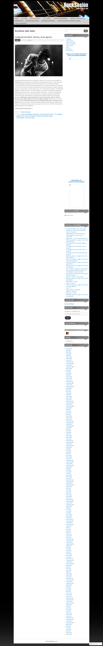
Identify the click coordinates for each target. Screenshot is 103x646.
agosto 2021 (69, 447)
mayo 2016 (68, 550)
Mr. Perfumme (38, 115)
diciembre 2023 (69, 401)
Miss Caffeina (31, 115)
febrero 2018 (69, 516)
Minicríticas (19, 21)
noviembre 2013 (70, 599)
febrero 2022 (69, 437)
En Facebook (70, 323)
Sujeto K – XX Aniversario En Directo (75, 276)
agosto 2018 (69, 506)
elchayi (29, 40)
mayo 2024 (68, 393)
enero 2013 (68, 616)
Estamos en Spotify (32, 21)
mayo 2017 (68, 531)
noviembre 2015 (70, 560)
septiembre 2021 (70, 445)
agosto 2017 (69, 526)
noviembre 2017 (70, 521)
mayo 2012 (68, 629)
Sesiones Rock (69, 50)
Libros (67, 47)
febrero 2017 (69, 535)
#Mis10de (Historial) (48, 21)
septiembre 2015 (70, 563)
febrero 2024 (69, 398)
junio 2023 (68, 411)
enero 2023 (68, 419)
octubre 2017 (69, 522)
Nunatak (50, 115)
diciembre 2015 (69, 558)
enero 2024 (68, 399)
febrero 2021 (69, 457)
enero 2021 (68, 458)
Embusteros (19, 115)
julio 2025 (68, 370)
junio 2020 (68, 470)
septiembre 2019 (70, 485)
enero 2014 (68, 596)
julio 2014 (68, 586)
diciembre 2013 (69, 598)
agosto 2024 (69, 388)
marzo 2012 (69, 632)
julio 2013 (68, 606)
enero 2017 (68, 537)
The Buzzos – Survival (71, 293)
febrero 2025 (69, 378)
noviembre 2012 (70, 619)
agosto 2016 (69, 545)
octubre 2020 (69, 463)
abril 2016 (68, 552)
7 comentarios (59, 114)
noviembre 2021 (70, 442)
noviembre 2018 (70, 501)
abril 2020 (68, 473)
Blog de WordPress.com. (51, 641)
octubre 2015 (69, 562)
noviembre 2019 (70, 481)
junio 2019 (68, 489)
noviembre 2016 (70, 540)
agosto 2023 (69, 407)
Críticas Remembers (60, 18)
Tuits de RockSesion (69, 303)
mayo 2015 (68, 570)
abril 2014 (68, 591)
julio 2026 (68, 350)
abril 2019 (68, 493)
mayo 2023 (68, 412)
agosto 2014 (69, 585)
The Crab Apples (20, 117)
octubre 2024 (69, 384)
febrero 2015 (69, 575)
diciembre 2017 (69, 519)
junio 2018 (68, 509)
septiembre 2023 (70, 406)
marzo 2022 (69, 435)
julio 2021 (68, 448)
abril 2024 (68, 394)
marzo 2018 (69, 514)
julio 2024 (68, 389)
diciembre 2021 (69, 440)
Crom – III (68, 288)
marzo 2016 (69, 553)
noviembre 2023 (70, 403)
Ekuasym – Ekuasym (71, 291)
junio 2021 (68, 450)
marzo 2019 (69, 494)
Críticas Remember (70, 42)
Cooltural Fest (36, 114)
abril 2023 (68, 414)
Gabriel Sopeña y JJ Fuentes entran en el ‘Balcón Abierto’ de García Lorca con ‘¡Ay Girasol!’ (76, 235)
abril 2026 (68, 355)
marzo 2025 (69, 376)
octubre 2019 (69, 483)
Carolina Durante (28, 114)
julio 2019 (68, 488)
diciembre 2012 (69, 617)
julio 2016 (68, 547)
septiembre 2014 (70, 583)
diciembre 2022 (69, 421)
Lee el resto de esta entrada (23, 108)
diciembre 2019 (69, 480)
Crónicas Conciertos (77, 18)
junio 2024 (68, 391)
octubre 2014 (69, 581)
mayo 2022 (68, 432)
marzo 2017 (69, 534)
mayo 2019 (68, 491)
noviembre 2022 (70, 422)
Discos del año (69, 45)
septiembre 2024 (70, 386)
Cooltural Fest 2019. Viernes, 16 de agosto (33, 37)
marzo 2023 (69, 416)
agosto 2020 (69, 466)
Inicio (17, 18)
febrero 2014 (69, 594)
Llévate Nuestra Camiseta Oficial (69, 21)
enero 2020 (68, 478)
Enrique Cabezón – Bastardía (73, 289)
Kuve (26, 115)
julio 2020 (68, 468)
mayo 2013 (68, 609)
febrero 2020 (69, 476)
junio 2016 (68, 549)
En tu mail (69, 308)
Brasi (22, 114)
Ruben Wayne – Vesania (72, 281)
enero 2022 (68, 439)
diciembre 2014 (69, 578)
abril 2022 (68, 434)
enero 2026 (68, 360)
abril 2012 (68, 631)
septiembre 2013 (70, 603)
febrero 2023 (69, 417)
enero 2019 (68, 498)
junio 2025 (68, 371)
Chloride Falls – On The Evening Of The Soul (76, 238)
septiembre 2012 (70, 622)
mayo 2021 (68, 452)
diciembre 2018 (69, 499)
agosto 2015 (69, 565)
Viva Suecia (27, 117)
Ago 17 (17, 40)
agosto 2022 (69, 427)
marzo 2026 (69, 357)
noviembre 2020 (70, 462)
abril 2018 (68, 512)
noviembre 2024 (70, 383)
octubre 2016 (69, 542)
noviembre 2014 (70, 580)
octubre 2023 (69, 404)
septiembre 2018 (70, 504)
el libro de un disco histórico (77, 181)
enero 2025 (68, 380)
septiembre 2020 (70, 465)
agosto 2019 (69, 486)
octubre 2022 (69, 424)
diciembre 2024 (69, 381)
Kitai (24, 115)
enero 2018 (68, 517)
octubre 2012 (69, 621)
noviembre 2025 (70, 363)
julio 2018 (68, 508)
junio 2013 (68, 608)
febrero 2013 (69, 614)
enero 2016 (68, 557)
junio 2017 (68, 529)
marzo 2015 (69, 573)
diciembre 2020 (69, 460)
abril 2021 (68, 453)
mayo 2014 (68, 590)
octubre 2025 (69, 365)
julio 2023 (68, 409)
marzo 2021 (69, 455)
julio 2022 (68, 429)
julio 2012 (68, 626)
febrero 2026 (69, 358)
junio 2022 (68, 430)
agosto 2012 (69, 624)
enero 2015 (68, 576)
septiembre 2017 (70, 524)
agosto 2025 (69, 368)
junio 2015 (68, 568)
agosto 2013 (69, 604)
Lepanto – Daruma (70, 283)
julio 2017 (68, 527)
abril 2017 (68, 532)
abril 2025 (68, 375)
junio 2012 (68, 627)
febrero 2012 (69, 634)
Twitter (86, 16)
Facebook (80, 16)
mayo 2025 (68, 373)
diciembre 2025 (69, 362)
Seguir (67, 317)
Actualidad (47, 18)
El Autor (24, 18)
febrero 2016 (69, 555)
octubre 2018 (69, 503)
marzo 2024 (69, 396)
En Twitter (70, 300)
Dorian (51, 114)
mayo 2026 (68, 353)
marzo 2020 (69, 475)
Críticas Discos (35, 18)
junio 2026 (68, 352)
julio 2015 (68, 567)
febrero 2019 (69, 496)
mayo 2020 (68, 471)
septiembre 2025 (70, 366)
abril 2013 (68, 611)
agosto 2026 (69, 348)
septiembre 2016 (70, 544)
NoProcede (45, 115)
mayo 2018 (68, 511)
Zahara (32, 117)
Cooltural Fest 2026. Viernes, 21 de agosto (76, 228)
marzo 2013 (69, 613)
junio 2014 (68, 588)
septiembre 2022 (70, 426)
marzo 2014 (69, 593)
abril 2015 (68, 571)
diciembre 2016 (69, 539)
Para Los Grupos (21, 23)
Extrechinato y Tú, (76, 180)
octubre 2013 (69, 601)
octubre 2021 (69, 444)
